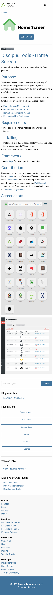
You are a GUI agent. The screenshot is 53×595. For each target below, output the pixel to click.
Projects (26, 442)
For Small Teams (8, 526)
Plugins (3, 12)
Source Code (26, 427)
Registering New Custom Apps (17, 116)
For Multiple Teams (10, 529)
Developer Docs (8, 563)
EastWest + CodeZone (13, 398)
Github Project (7, 569)
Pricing (4, 510)
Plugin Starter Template (13, 486)
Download (27, 37)
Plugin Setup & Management (16, 106)
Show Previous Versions (14, 469)
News (4, 544)
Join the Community (10, 573)
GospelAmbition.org (26, 587)
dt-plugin (9, 161)
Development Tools (12, 489)
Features (5, 504)
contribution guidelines (15, 189)
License (27, 449)
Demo (4, 514)
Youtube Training (8, 554)
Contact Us (6, 541)
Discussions (12, 179)
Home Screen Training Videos (16, 113)
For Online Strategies (10, 522)
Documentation (26, 412)
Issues (10, 176)
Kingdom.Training (9, 532)
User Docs (6, 547)
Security (5, 507)
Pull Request (40, 183)
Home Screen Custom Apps (15, 109)
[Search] (46, 5)
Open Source (7, 566)
